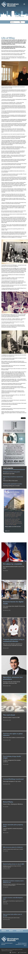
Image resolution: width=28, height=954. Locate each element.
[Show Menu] (24, 4)
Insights (3, 930)
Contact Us (19, 930)
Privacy (11, 930)
